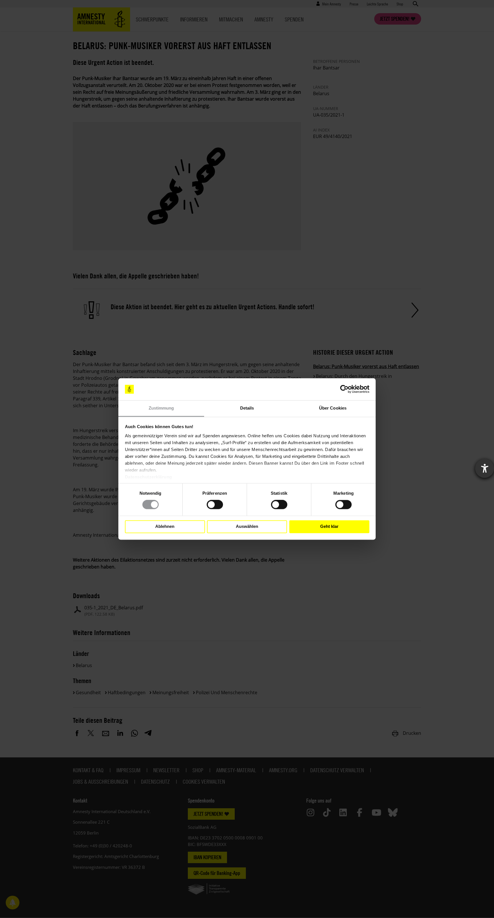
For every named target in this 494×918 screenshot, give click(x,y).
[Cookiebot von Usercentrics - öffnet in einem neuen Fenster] (344, 389)
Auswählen (247, 526)
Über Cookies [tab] (332, 408)
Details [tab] (247, 408)
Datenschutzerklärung (148, 476)
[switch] (215, 504)
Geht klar (329, 526)
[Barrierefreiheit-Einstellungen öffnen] (484, 468)
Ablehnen (164, 526)
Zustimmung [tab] (161, 408)
